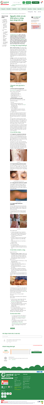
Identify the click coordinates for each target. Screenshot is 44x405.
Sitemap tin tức (26, 388)
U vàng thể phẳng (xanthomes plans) (5, 36)
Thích (7, 342)
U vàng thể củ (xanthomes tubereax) (5, 32)
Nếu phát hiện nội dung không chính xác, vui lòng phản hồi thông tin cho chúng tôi (36, 26)
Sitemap (24, 387)
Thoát (41, 371)
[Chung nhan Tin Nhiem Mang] (38, 401)
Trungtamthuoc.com (14, 34)
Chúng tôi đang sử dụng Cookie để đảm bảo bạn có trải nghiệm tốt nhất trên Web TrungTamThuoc (18, 371)
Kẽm (25, 291)
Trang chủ (3, 9)
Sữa (19, 9)
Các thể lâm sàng (4, 30)
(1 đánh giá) (39, 23)
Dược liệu (30, 9)
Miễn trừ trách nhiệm (18, 383)
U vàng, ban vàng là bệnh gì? (4, 20)
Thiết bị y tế (24, 9)
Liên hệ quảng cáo (17, 389)
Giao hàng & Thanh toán (26, 384)
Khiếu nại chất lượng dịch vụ (18, 387)
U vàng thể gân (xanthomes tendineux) (5, 43)
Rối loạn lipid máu (13, 90)
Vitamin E (19, 300)
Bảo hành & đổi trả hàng (26, 382)
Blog (35, 11)
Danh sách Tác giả (26, 386)
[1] (19, 51)
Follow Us (3, 390)
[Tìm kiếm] (18, 2)
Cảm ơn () (13, 359)
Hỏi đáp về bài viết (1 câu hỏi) (11, 333)
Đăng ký (36, 2)
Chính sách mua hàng (26, 378)
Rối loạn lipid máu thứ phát (5, 27)
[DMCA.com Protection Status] (41, 401)
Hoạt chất (39, 9)
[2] (13, 56)
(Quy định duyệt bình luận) (38, 345)
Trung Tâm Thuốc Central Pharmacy (21, 401)
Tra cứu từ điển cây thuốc (16, 4)
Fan (5, 387)
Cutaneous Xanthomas (21, 316)
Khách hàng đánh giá (8, 346)
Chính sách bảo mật (33, 371)
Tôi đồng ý (38, 371)
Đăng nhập (28, 2)
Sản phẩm (9, 9)
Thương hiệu (30, 11)
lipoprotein (22, 39)
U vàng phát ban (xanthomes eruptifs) (5, 39)
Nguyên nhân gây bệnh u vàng (4, 22)
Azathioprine (13, 301)
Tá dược (34, 9)
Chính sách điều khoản (26, 376)
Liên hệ (39, 11)
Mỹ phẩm (14, 9)
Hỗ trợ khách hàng (17, 375)
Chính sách (25, 374)
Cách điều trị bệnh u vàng (4, 45)
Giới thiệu (16, 377)
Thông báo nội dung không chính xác (18, 385)
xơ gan (24, 104)
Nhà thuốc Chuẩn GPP (17, 381)
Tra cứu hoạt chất (26, 4)
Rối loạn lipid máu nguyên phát (5, 24)
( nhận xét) (6, 353)
